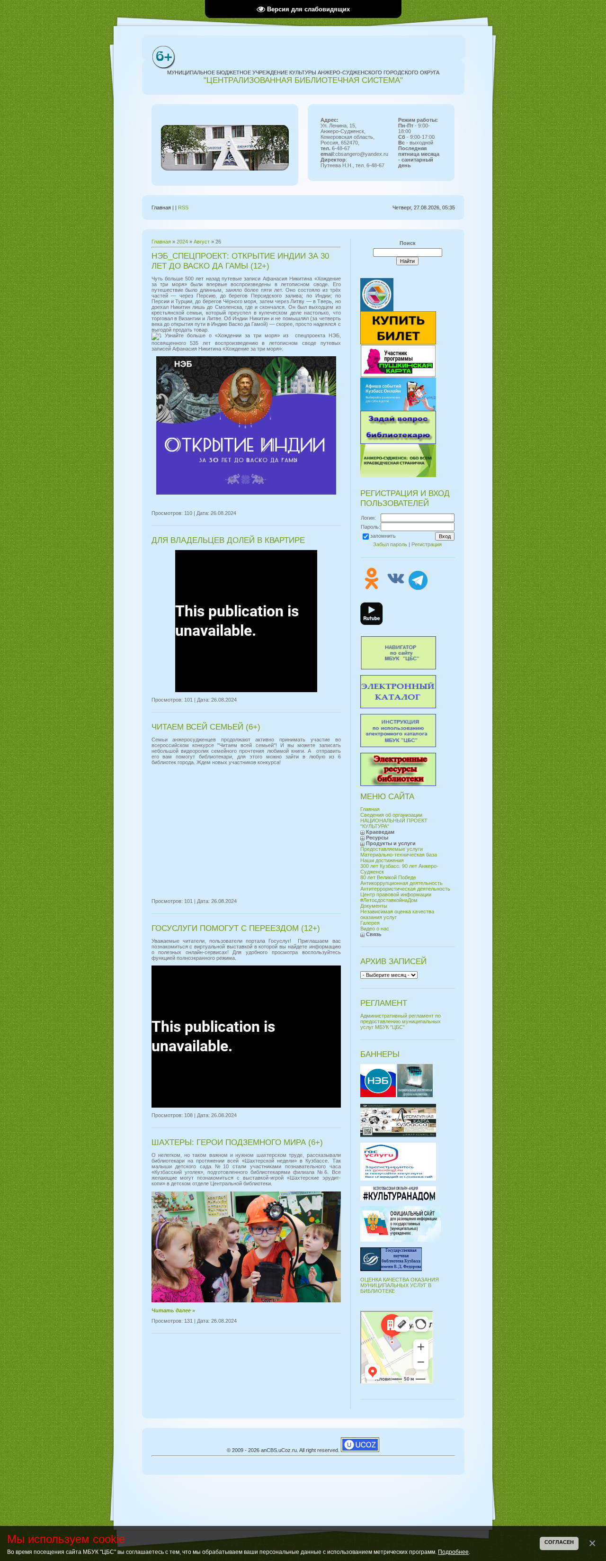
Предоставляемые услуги (391, 849)
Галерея (370, 923)
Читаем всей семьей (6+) (206, 726)
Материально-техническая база (398, 854)
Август (202, 241)
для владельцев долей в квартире (228, 540)
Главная (161, 241)
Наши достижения (382, 860)
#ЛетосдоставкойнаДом (389, 900)
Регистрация (426, 544)
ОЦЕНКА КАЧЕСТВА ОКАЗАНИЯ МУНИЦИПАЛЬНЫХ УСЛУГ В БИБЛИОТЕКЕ (399, 1285)
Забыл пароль (390, 544)
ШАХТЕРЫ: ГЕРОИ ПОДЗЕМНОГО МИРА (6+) (237, 1142)
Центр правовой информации (395, 894)
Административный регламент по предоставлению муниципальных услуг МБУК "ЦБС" (400, 1021)
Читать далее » (173, 1310)
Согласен (559, 1542)
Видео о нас (374, 928)
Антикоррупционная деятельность (401, 883)
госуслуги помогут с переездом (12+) (236, 928)
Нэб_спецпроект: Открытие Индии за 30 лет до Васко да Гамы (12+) (240, 261)
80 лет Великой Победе (388, 877)
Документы (373, 906)
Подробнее (453, 1552)
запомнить (383, 536)
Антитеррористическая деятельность (405, 889)
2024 (182, 241)
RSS (183, 207)
